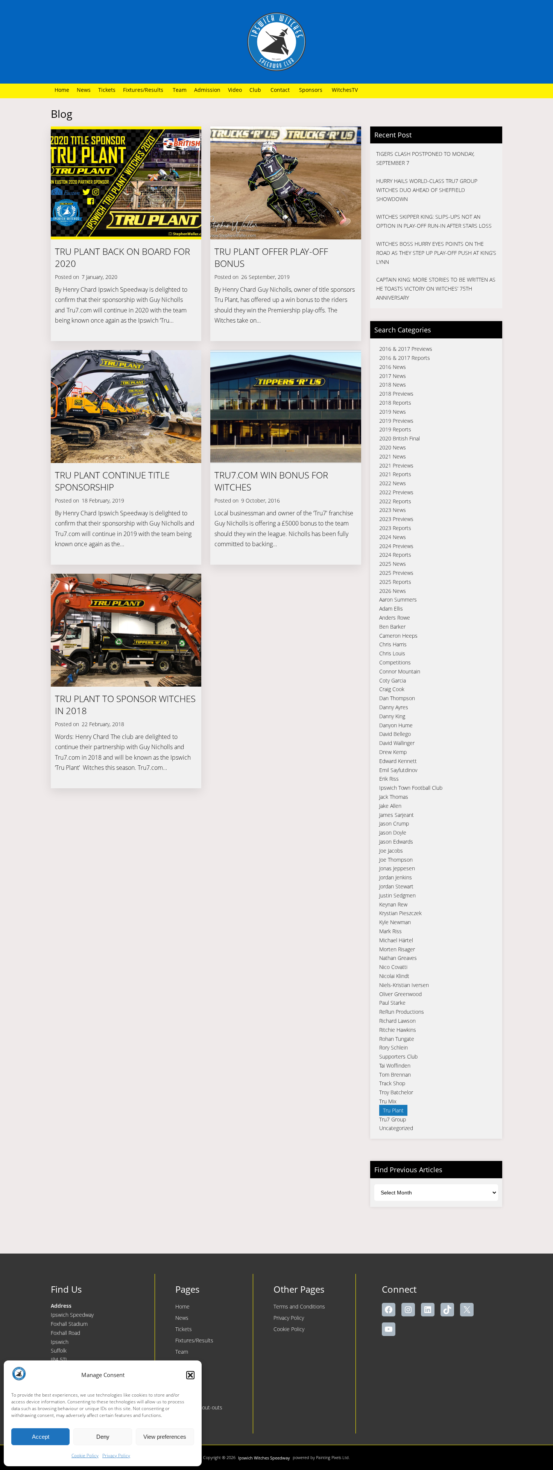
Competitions (395, 662)
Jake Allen (390, 805)
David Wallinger (397, 742)
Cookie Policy (85, 1455)
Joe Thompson (396, 859)
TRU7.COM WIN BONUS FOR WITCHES (271, 481)
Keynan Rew (393, 904)
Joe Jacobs (391, 850)
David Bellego (395, 733)
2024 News (392, 537)
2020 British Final (399, 438)
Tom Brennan (395, 1074)
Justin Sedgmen (397, 895)
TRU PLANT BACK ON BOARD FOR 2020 (122, 257)
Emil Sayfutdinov (398, 770)
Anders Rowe (394, 617)
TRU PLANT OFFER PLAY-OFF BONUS (271, 257)
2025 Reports (395, 581)
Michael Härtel (396, 940)
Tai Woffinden (394, 1065)
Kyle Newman (395, 922)
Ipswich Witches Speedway (264, 1458)
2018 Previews (396, 393)
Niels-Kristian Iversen (404, 985)
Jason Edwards (396, 841)
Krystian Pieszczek (400, 913)
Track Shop (392, 1083)
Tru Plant (393, 1110)
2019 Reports (395, 429)
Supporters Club (398, 1056)
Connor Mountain (399, 671)
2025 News (392, 563)
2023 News (392, 509)
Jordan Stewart (396, 886)
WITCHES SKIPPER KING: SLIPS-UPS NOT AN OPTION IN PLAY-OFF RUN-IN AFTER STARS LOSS (434, 221)
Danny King (392, 716)
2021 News (392, 456)
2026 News (392, 590)
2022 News (392, 483)
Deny (102, 1436)
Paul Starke (392, 1002)
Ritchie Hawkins (397, 1029)
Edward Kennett (398, 761)
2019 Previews (396, 420)
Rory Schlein (393, 1047)
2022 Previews (396, 492)
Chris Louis (392, 653)
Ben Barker (392, 626)
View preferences (164, 1436)
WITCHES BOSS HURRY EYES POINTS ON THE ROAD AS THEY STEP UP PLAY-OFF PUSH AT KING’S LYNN (436, 252)
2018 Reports (395, 402)
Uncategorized (396, 1128)
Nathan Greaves (398, 957)
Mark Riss (390, 931)
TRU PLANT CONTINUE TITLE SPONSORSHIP (112, 481)
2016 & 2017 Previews (405, 348)
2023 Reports (395, 528)
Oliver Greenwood (400, 994)
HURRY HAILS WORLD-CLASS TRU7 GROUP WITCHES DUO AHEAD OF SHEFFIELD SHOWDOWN (426, 190)
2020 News (392, 447)
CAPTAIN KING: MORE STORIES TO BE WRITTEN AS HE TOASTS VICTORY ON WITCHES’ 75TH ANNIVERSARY (435, 288)
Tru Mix (388, 1101)
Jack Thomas (393, 796)
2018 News (392, 384)
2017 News (392, 375)
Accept (40, 1436)
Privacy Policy (116, 1455)
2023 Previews (396, 518)
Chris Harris (393, 644)
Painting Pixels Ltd (332, 1457)
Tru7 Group (392, 1119)
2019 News (392, 411)
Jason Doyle (392, 832)
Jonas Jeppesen (397, 868)
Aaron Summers (398, 599)
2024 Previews (396, 546)
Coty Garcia (392, 680)
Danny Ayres (393, 707)
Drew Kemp (393, 752)
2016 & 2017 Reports (404, 357)
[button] (190, 1375)
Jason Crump (394, 823)
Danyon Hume (396, 725)
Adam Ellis (391, 608)
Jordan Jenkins (395, 877)
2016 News (392, 366)
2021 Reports (395, 474)
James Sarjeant (396, 814)
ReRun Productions (401, 1011)
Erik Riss (389, 778)
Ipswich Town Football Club (410, 787)
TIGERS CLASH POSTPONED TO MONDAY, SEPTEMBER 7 (425, 158)
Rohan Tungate (396, 1038)
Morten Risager (397, 949)
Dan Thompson (397, 698)
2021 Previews (396, 465)
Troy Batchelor (396, 1092)
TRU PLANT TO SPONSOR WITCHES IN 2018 (125, 705)
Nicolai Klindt (394, 975)
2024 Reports (395, 554)
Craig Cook (391, 689)
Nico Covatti (393, 966)
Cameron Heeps (398, 635)
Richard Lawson (397, 1020)
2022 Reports (395, 501)
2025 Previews (396, 572)
